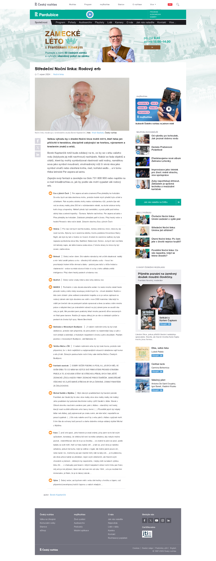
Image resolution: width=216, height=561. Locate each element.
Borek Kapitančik (58, 495)
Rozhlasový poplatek (117, 538)
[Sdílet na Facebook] (38, 141)
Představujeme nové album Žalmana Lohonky (166, 159)
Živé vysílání (142, 112)
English (173, 548)
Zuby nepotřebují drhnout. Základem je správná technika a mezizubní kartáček (166, 185)
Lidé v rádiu (113, 527)
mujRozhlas (105, 4)
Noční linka (58, 74)
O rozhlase (137, 4)
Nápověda (113, 523)
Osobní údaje (147, 548)
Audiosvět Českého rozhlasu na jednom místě (155, 124)
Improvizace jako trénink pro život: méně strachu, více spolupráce (165, 172)
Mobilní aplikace (81, 530)
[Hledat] (177, 4)
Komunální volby (47, 523)
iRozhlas (72, 4)
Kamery (153, 17)
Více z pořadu (143, 213)
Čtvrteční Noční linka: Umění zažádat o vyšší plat (166, 217)
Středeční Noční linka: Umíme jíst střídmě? (163, 229)
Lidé (109, 22)
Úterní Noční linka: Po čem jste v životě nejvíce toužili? (166, 240)
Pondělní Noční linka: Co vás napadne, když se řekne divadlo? (165, 253)
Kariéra (111, 530)
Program (88, 4)
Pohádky (141, 108)
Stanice (121, 4)
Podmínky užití (161, 548)
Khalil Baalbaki (98, 133)
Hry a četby (142, 103)
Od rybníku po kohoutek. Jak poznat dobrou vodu (165, 137)
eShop (43, 530)
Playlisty (99, 22)
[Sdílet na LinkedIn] (38, 154)
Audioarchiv (155, 14)
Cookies (136, 548)
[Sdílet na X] (38, 148)
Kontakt (161, 22)
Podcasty (78, 527)
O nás (130, 22)
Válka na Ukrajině (48, 519)
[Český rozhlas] (46, 4)
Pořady (72, 22)
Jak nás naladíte (145, 22)
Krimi (153, 103)
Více (172, 22)
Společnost (41, 22)
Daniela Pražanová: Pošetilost (162, 148)
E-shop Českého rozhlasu (150, 267)
